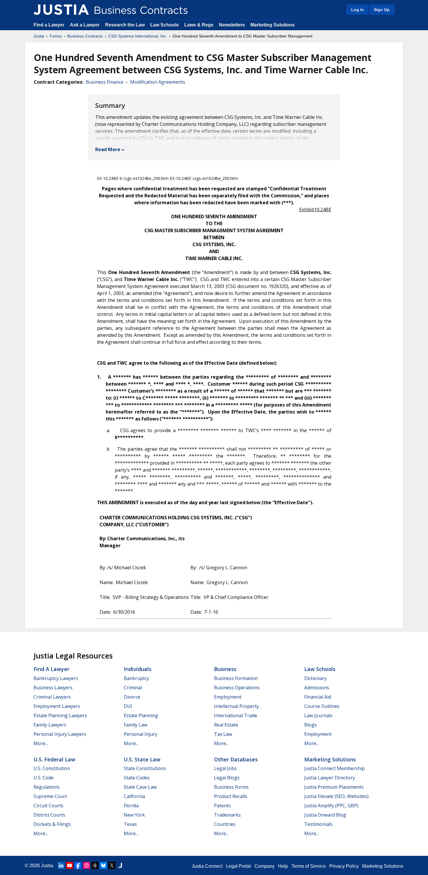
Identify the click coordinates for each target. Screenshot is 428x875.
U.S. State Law (142, 759)
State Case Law (140, 787)
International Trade (235, 715)
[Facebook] (78, 865)
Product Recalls (230, 796)
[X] (111, 865)
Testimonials (318, 824)
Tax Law (223, 734)
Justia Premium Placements (334, 787)
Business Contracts (85, 36)
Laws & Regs (198, 24)
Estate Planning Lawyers (60, 715)
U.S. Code (43, 777)
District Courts (49, 815)
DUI (128, 706)
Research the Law (125, 24)
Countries (225, 824)
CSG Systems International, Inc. (137, 36)
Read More (107, 149)
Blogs (310, 725)
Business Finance (104, 82)
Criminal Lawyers (52, 697)
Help (283, 866)
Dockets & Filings (52, 824)
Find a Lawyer (48, 24)
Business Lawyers (52, 687)
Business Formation (236, 678)
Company (264, 866)
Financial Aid (317, 697)
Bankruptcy (136, 678)
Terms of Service (308, 866)
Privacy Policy (344, 866)
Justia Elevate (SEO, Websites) (336, 796)
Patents (222, 805)
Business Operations (237, 687)
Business (225, 668)
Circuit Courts (48, 805)
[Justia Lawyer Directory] (120, 865)
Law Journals (318, 715)
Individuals (137, 668)
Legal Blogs (227, 777)
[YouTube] (69, 865)
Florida (131, 805)
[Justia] (61, 9)
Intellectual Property (236, 706)
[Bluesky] (103, 865)
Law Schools (164, 24)
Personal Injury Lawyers (59, 734)
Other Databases (236, 759)
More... (40, 743)
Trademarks (227, 815)
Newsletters (232, 24)
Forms (56, 36)
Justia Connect (207, 866)
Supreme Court (50, 796)
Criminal (133, 687)
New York (134, 815)
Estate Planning (141, 715)
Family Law (135, 725)
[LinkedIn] (61, 865)
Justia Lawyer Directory (329, 777)
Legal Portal (238, 866)
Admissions (316, 687)
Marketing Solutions (272, 24)
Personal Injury (140, 734)
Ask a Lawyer (85, 24)
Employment (227, 697)
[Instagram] (86, 865)
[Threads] (94, 865)
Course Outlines (321, 706)
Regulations (46, 787)
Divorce (132, 697)
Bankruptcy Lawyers (55, 678)
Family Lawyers (49, 725)
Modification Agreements (157, 82)
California (134, 796)
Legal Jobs (225, 768)
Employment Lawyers (56, 706)
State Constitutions (145, 768)
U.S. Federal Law (54, 759)
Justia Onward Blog (325, 815)
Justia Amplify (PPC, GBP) (331, 805)
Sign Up (382, 9)
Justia (38, 36)
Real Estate (226, 725)
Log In (357, 9)
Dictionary (315, 678)
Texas (130, 824)
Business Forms (231, 787)
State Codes (137, 777)
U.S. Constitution (51, 768)
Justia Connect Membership (334, 768)
